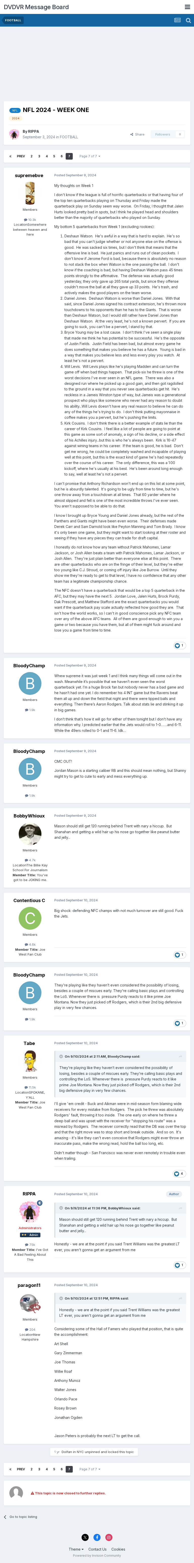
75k (31, 1245)
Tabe (29, 1043)
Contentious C (29, 900)
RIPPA (33, 131)
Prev (21, 156)
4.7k (32, 860)
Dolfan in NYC (73, 1452)
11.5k (32, 1087)
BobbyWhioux (29, 815)
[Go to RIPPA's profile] (14, 134)
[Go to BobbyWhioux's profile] (30, 834)
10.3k (31, 220)
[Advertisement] (63, 65)
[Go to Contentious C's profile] (30, 918)
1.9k (31, 710)
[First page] (10, 156)
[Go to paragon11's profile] (30, 1303)
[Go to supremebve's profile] (30, 193)
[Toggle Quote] (61, 1056)
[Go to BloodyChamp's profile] (30, 683)
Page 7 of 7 (89, 156)
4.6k (32, 944)
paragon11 (29, 1285)
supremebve (29, 175)
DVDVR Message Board (36, 7)
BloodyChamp (29, 665)
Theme (75, 1549)
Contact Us (97, 1549)
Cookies (118, 1549)
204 (31, 1329)
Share (138, 134)
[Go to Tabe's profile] (30, 1061)
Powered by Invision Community (97, 1555)
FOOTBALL (69, 137)
